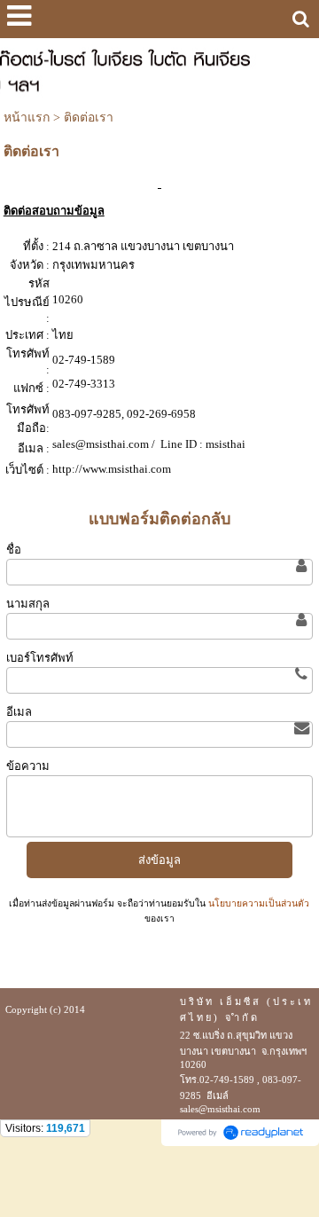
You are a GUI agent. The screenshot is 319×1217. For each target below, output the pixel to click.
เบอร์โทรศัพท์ (40, 657)
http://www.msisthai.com (111, 468)
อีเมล (19, 711)
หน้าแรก (27, 117)
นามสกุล (28, 603)
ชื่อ (13, 549)
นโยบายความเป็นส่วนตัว (257, 903)
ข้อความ (28, 766)
